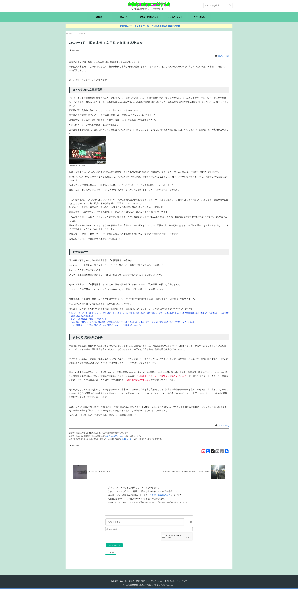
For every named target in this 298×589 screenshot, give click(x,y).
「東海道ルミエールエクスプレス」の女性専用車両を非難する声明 (149, 26)
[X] (212, 451)
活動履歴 (114, 581)
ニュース (123, 581)
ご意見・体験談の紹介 (160, 495)
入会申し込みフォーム (113, 436)
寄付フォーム (126, 439)
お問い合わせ (170, 581)
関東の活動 (75, 50)
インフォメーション (155, 581)
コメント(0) (223, 56)
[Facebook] (208, 451)
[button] (230, 5)
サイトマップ (182, 581)
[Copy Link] (222, 451)
